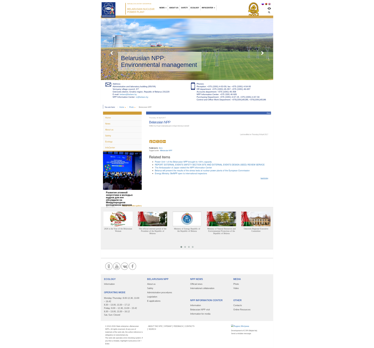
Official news (196, 284)
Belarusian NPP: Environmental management (159, 61)
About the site (155, 326)
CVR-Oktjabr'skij (250, 331)
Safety (184, 8)
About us (173, 8)
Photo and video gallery (132, 206)
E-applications (154, 301)
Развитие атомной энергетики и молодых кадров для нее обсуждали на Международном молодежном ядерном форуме (119, 200)
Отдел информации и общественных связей (172, 126)
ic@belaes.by (142, 97)
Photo (236, 284)
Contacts (237, 305)
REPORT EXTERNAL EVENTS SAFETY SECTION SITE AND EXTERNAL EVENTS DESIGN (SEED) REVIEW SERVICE (210, 164)
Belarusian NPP (166, 151)
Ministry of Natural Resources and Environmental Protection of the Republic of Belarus (221, 231)
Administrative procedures (159, 292)
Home (108, 117)
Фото (161, 148)
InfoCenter (207, 8)
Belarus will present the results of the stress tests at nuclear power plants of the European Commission (202, 170)
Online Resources (242, 309)
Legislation (152, 296)
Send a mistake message (241, 334)
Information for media (200, 314)
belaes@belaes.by (128, 94)
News (162, 8)
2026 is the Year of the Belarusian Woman (118, 230)
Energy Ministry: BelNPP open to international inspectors (181, 173)
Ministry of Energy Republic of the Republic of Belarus (187, 230)
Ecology (195, 8)
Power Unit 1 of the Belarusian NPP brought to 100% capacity (183, 161)
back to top (264, 178)
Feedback (178, 326)
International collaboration (202, 288)
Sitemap (168, 326)
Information (109, 284)
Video (236, 288)
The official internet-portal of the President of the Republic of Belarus (152, 231)
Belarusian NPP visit (200, 309)
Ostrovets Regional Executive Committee (256, 230)
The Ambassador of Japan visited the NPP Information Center (183, 167)
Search (152, 329)
